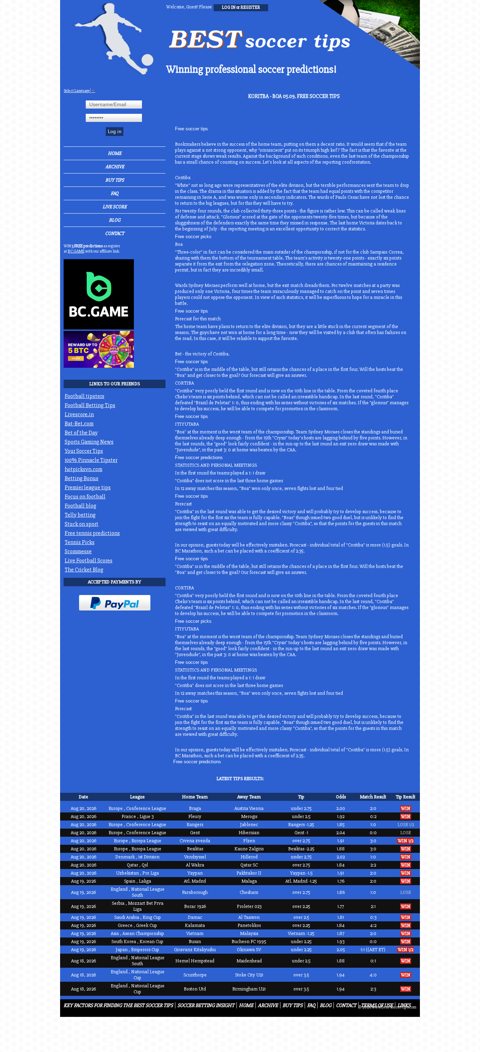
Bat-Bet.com (79, 423)
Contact (114, 233)
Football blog (80, 505)
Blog (115, 220)
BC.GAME (76, 251)
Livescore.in (79, 414)
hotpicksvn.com (83, 469)
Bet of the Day (81, 432)
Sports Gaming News (89, 441)
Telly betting (80, 514)
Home (114, 153)
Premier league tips (88, 487)
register (250, 7)
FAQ (114, 193)
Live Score (115, 207)
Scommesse (78, 551)
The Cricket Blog (84, 569)
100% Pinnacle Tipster (91, 460)
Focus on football (85, 496)
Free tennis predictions (92, 533)
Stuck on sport (81, 524)
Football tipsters (84, 396)
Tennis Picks (80, 542)
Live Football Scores (88, 560)
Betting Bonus (81, 478)
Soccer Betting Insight (205, 1005)
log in (228, 7)
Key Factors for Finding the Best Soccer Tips (118, 1005)
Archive (114, 167)
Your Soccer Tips (84, 451)
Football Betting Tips (90, 405)
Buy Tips (114, 180)
